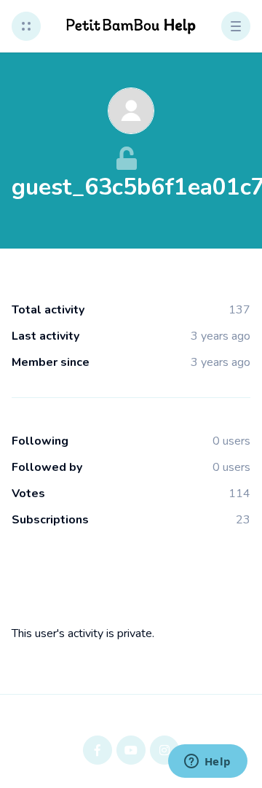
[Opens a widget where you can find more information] (207, 762)
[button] (26, 26)
